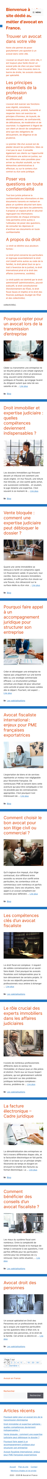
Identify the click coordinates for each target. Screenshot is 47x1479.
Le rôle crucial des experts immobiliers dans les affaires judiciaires (23, 1016)
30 (37, 1362)
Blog (9, 393)
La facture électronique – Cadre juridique (19, 1111)
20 (33, 1362)
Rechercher (9, 1391)
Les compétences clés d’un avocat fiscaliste (21, 920)
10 (28, 1362)
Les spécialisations (16, 700)
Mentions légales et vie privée (23, 1470)
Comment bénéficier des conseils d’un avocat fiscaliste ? (21, 1199)
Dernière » (14, 1365)
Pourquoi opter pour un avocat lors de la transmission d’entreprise (23, 326)
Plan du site (23, 1467)
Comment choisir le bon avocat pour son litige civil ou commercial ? (23, 825)
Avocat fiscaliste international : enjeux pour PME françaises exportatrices (20, 725)
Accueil (13, 1467)
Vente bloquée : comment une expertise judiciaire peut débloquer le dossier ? (22, 522)
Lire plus (24, 386)
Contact (34, 1467)
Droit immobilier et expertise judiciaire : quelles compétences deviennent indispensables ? (23, 420)
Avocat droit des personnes (20, 1285)
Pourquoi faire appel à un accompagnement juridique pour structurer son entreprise (23, 619)
